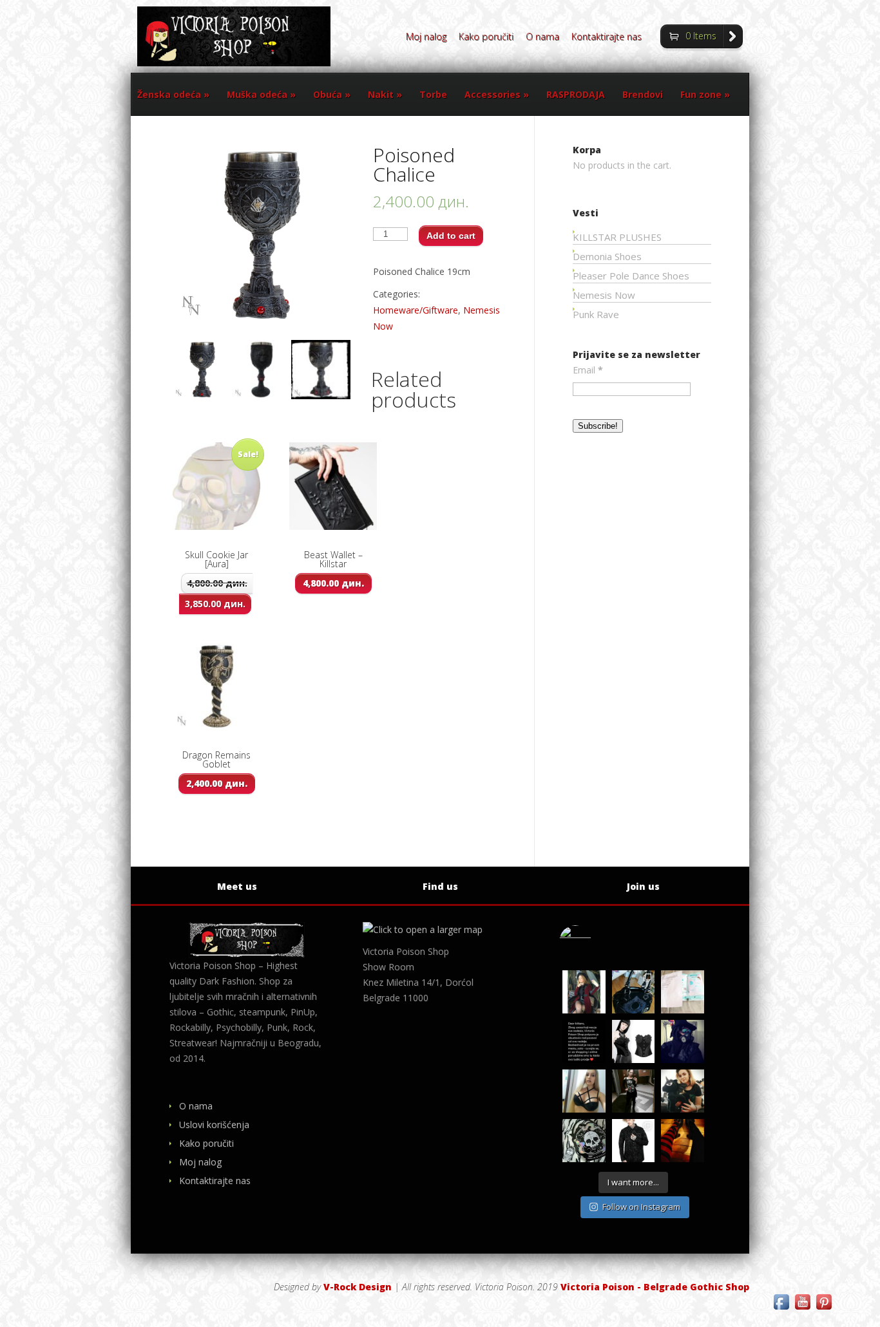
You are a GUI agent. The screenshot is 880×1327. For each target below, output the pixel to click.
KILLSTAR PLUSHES (617, 237)
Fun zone (705, 94)
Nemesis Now (604, 294)
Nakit (385, 94)
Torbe (433, 94)
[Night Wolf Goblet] (261, 369)
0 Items (700, 36)
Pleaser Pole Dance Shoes (631, 275)
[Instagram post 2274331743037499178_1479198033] (633, 991)
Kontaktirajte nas (606, 37)
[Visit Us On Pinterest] (823, 1309)
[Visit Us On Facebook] (781, 1309)
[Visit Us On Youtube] (802, 1309)
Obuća (331, 94)
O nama (542, 37)
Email (588, 370)
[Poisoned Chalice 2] (320, 369)
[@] (594, 941)
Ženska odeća (173, 94)
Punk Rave (596, 314)
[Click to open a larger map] (423, 929)
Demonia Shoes (607, 256)
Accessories (496, 94)
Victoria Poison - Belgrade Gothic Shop (654, 1287)
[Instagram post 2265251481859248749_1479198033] (682, 1091)
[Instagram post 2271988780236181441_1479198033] (682, 991)
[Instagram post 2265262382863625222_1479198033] (633, 1091)
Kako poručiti (486, 37)
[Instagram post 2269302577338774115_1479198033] (584, 1041)
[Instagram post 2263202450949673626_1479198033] (633, 1140)
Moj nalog (426, 37)
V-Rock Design (357, 1287)
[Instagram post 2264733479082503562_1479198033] (584, 1140)
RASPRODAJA (575, 94)
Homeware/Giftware (415, 310)
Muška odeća (261, 94)
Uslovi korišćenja (214, 1124)
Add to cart (450, 236)
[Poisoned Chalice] (202, 369)
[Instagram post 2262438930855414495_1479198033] (682, 1140)
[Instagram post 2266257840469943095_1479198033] (633, 1041)
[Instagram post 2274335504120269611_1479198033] (584, 991)
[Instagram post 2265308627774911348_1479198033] (584, 1091)
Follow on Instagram (641, 1206)
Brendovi (642, 94)
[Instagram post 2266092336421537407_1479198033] (682, 1041)
